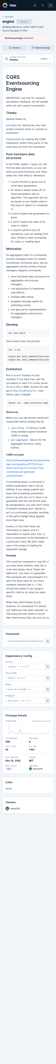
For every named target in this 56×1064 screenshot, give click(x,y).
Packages (9, 17)
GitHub (9, 788)
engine (8, 21)
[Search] (42, 5)
